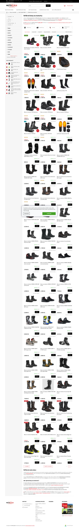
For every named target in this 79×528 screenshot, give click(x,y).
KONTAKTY (46, 1)
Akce (9, 18)
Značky (36, 517)
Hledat (48, 5)
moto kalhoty (39, 489)
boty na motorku (29, 473)
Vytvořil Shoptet (70, 525)
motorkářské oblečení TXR (53, 22)
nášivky (40, 493)
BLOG (36, 516)
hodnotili (60, 20)
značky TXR (40, 22)
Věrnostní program (38, 520)
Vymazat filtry (13, 56)
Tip (9, 21)
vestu (43, 489)
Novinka (10, 19)
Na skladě (11, 16)
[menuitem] (10, 9)
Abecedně (54, 32)
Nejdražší (40, 32)
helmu (27, 489)
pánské (52, 485)
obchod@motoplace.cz (28, 504)
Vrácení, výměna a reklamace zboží (35, 1)
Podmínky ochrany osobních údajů (40, 514)
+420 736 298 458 (27, 505)
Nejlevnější (34, 32)
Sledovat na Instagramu (68, 515)
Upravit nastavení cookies (30, 525)
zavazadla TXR (27, 23)
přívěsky (37, 493)
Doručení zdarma (12, 23)
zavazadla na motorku (46, 493)
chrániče (30, 489)
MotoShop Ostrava (38, 507)
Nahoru (27, 466)
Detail (37, 54)
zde (28, 210)
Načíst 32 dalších (48, 466)
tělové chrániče (67, 491)
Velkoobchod (37, 519)
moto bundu (34, 489)
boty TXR (68, 22)
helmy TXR (65, 22)
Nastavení (26, 213)
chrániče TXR (60, 22)
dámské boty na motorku (58, 485)
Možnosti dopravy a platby (40, 510)
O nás (36, 509)
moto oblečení (60, 19)
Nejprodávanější (47, 32)
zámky (34, 493)
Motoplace (26, 507)
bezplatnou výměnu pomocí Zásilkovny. (31, 20)
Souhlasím (49, 213)
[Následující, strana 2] (69, 466)
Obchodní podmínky (39, 512)
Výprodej (10, 24)
